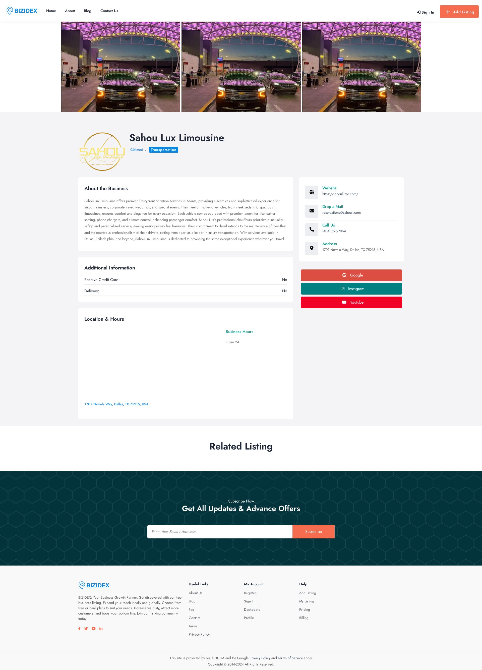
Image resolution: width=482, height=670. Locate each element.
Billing (304, 617)
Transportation (163, 149)
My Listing (306, 601)
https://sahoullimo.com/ (340, 193)
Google (356, 275)
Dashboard (252, 609)
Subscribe (313, 531)
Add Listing (463, 12)
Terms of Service (290, 657)
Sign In (249, 601)
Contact (194, 617)
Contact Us (109, 11)
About (70, 11)
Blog (87, 11)
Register (250, 592)
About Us (195, 592)
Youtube (356, 302)
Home (51, 11)
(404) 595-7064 (334, 231)
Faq (191, 609)
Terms (193, 626)
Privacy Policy (199, 634)
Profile (249, 617)
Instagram (355, 289)
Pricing (304, 609)
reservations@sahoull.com (341, 212)
